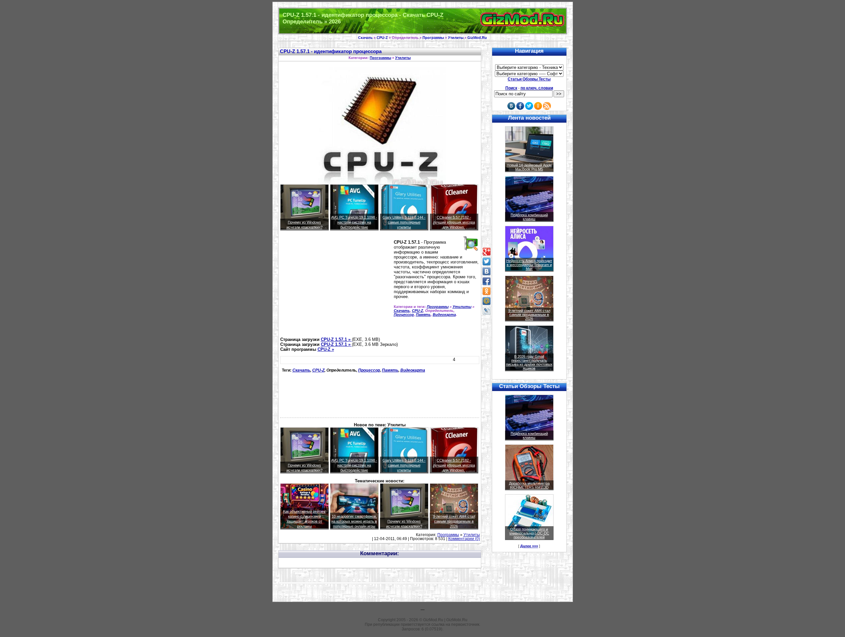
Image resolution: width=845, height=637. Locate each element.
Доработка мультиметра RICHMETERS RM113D (529, 485)
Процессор (404, 315)
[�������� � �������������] (486, 291)
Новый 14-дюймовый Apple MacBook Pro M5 (529, 167)
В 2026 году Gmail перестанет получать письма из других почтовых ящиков (529, 362)
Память (423, 315)
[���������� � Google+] (486, 252)
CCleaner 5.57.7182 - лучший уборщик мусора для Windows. (454, 222)
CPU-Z (382, 38)
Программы (433, 38)
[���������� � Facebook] (486, 281)
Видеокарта (444, 315)
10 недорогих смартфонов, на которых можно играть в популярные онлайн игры (354, 521)
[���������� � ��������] (486, 271)
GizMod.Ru (477, 38)
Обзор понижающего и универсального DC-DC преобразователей (529, 533)
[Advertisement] (335, 286)
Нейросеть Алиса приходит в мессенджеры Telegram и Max (529, 265)
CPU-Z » (326, 349)
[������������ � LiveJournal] (486, 311)
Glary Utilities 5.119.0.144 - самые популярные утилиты (404, 222)
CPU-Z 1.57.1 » (336, 339)
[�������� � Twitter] (486, 261)
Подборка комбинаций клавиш (529, 217)
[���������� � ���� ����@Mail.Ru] (486, 301)
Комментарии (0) (464, 539)
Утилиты (455, 38)
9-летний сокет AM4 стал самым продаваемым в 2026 (454, 521)
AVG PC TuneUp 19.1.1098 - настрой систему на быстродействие (354, 222)
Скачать (365, 38)
